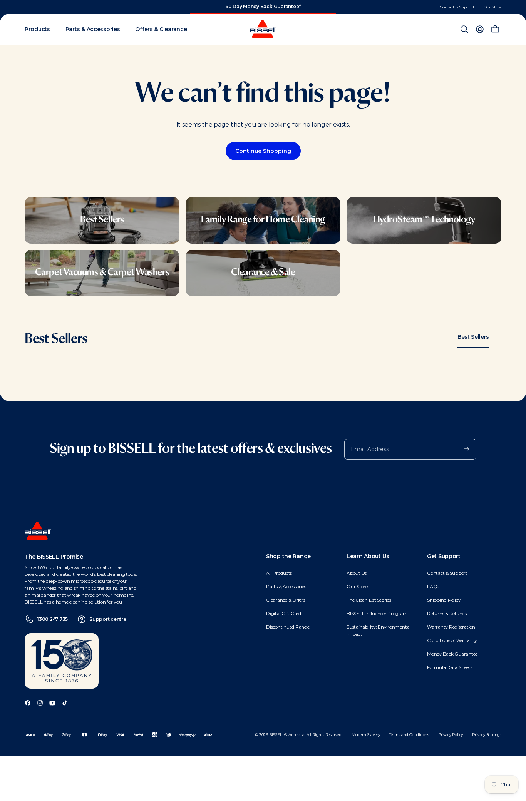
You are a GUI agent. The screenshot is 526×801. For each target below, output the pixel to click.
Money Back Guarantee (452, 654)
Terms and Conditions (409, 734)
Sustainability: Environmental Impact (378, 630)
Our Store (492, 7)
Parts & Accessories (286, 586)
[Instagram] (40, 702)
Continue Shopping (263, 150)
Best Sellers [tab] (473, 336)
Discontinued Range (288, 627)
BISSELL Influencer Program (377, 613)
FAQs (433, 586)
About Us (357, 573)
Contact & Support (457, 7)
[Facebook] (28, 702)
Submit (462, 448)
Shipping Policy (444, 600)
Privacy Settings (486, 734)
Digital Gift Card (283, 613)
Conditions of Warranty (452, 640)
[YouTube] (52, 702)
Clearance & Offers (285, 600)
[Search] (464, 29)
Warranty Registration (451, 627)
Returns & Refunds (447, 613)
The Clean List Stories (369, 600)
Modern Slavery (366, 734)
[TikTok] (65, 702)
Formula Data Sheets (449, 667)
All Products (279, 573)
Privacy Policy (450, 734)
